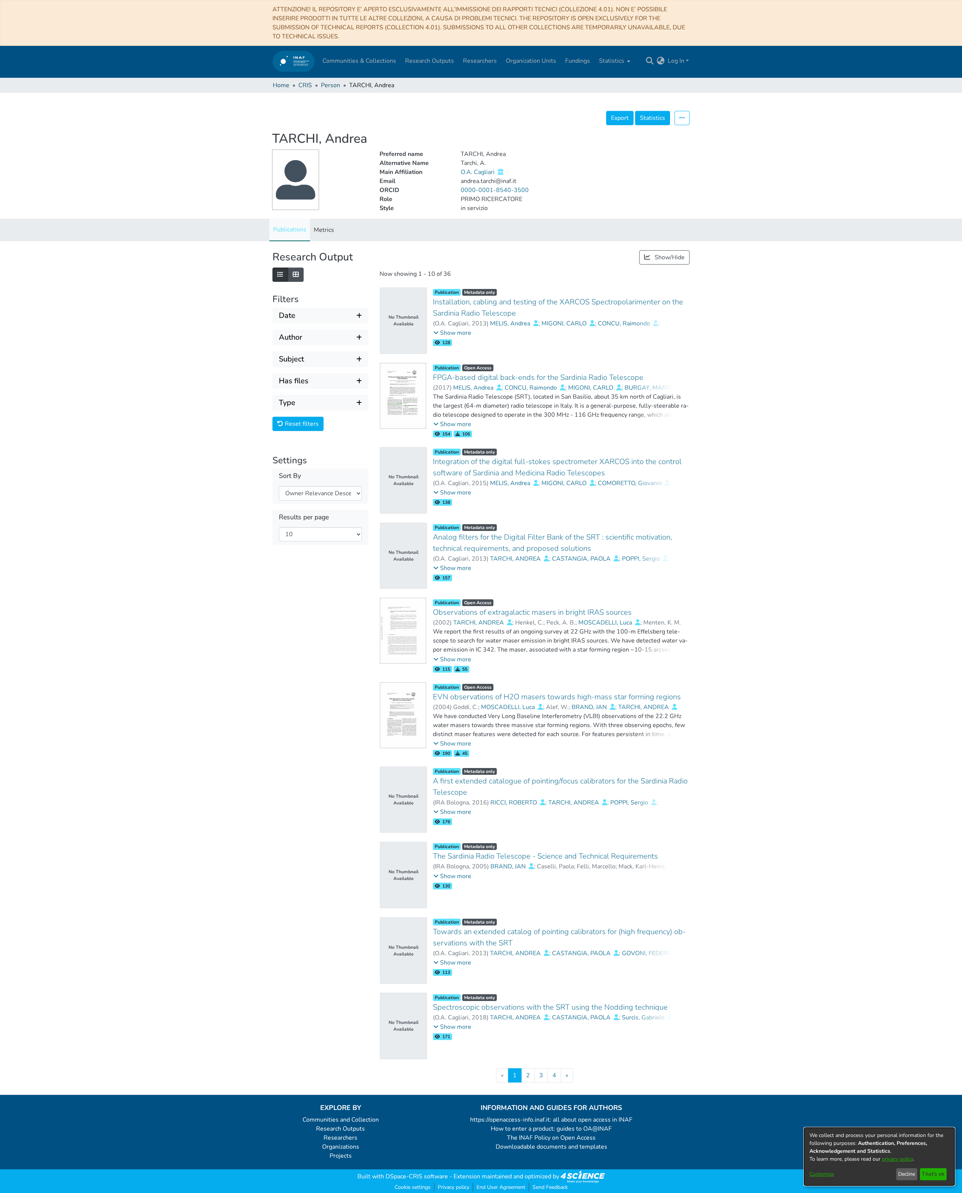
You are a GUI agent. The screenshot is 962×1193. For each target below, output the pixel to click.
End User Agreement (500, 1187)
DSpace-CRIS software (417, 1176)
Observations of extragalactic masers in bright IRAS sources (532, 612)
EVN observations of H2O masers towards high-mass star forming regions (557, 697)
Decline (906, 1174)
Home (281, 85)
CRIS (305, 85)
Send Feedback (550, 1187)
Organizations (340, 1147)
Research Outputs (340, 1129)
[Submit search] (650, 60)
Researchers (340, 1138)
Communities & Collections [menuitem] (359, 61)
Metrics (324, 230)
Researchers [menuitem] (480, 61)
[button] (452, 333)
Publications (289, 229)
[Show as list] (280, 275)
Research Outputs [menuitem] (429, 61)
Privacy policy (453, 1187)
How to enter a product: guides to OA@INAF (551, 1129)
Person (330, 85)
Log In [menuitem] (676, 61)
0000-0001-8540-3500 (495, 190)
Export (620, 118)
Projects (341, 1156)
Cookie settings (413, 1187)
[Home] (293, 61)
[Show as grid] (296, 275)
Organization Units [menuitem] (531, 61)
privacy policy (897, 1159)
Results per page (304, 517)
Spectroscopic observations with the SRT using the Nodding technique (550, 1007)
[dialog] (879, 1156)
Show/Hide (669, 257)
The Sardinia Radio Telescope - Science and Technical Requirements (545, 856)
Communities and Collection (341, 1120)
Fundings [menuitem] (577, 61)
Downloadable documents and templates (551, 1147)
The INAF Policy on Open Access (551, 1138)
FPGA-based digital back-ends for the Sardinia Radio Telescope (538, 377)
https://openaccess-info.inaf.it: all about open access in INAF (551, 1120)
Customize (821, 1174)
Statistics (652, 118)
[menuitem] (613, 61)
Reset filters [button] (301, 424)
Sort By (290, 476)
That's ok (933, 1174)
